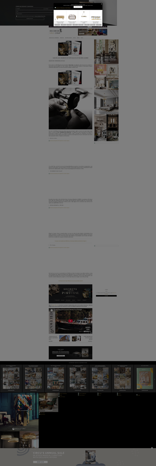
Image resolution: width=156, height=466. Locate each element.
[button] (100, 19)
